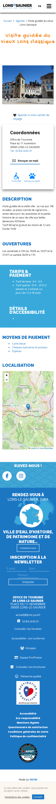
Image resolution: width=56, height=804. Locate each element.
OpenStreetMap (46, 448)
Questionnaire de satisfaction (28, 727)
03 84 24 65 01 (30, 621)
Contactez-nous (28, 548)
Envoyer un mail (28, 160)
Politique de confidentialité (28, 736)
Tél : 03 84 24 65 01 (21, 151)
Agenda (20, 21)
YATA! (33, 779)
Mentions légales (28, 722)
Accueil (8, 21)
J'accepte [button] (38, 796)
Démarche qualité (31, 676)
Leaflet (33, 448)
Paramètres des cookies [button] (17, 797)
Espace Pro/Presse (31, 657)
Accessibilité (28, 713)
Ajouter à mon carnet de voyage (31, 117)
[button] (28, 407)
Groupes (31, 648)
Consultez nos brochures (30, 667)
